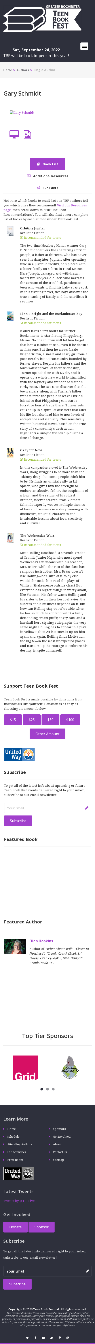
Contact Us (60, 1152)
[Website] (14, 135)
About (57, 1144)
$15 (13, 719)
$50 (50, 719)
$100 (70, 719)
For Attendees (16, 1152)
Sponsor (41, 1227)
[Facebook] (35, 1338)
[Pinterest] (60, 1338)
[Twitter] (27, 1338)
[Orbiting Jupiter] (10, 231)
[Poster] (27, 135)
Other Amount (47, 733)
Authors (23, 70)
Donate (15, 1227)
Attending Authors (19, 1144)
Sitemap (58, 1159)
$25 (32, 719)
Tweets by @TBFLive (19, 1201)
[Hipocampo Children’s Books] (69, 1067)
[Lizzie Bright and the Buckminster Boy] (10, 316)
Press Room (15, 1159)
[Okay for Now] (10, 452)
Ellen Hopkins (41, 940)
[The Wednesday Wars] (10, 538)
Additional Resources (50, 176)
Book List (50, 164)
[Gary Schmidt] (22, 119)
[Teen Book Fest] (42, 18)
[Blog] (52, 1338)
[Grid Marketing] (25, 1067)
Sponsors (59, 1129)
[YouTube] (43, 1338)
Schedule (13, 1136)
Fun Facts (50, 187)
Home (7, 70)
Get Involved (61, 1136)
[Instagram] (68, 1338)
